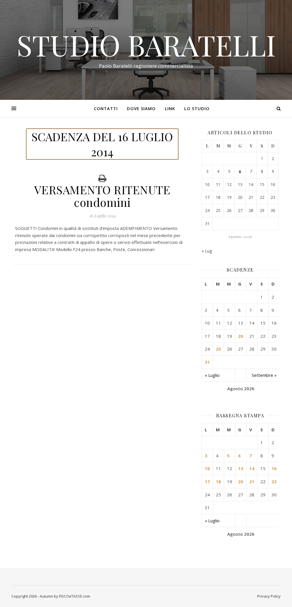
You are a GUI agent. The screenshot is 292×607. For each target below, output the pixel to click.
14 (251, 468)
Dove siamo (141, 108)
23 (274, 481)
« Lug (207, 251)
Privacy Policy (269, 596)
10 (207, 468)
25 (218, 349)
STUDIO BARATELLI (146, 45)
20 (240, 336)
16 (274, 468)
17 (207, 481)
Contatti (106, 108)
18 (218, 481)
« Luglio (212, 375)
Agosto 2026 (240, 388)
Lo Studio (197, 108)
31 (207, 362)
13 (240, 468)
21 (251, 481)
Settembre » (264, 375)
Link (170, 108)
